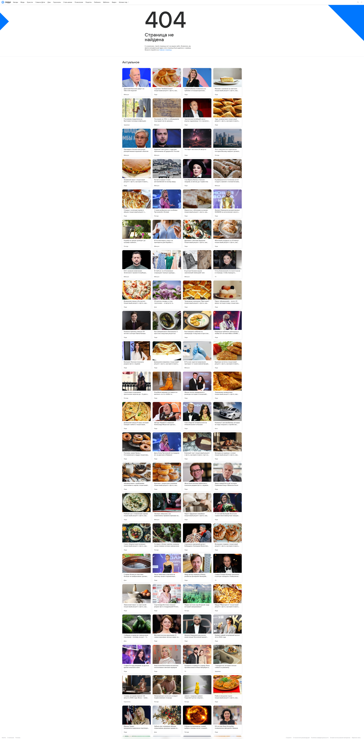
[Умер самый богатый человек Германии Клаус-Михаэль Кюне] (227, 477)
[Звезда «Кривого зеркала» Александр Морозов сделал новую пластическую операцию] (167, 416)
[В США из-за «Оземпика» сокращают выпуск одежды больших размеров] (167, 264)
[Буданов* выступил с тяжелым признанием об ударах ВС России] (167, 143)
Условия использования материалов (340, 737)
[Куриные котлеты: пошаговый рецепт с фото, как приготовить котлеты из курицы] (227, 355)
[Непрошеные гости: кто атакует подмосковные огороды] (167, 689)
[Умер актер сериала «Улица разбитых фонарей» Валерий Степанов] (197, 568)
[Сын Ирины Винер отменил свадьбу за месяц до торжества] (197, 173)
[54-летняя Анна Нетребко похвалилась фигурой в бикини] (227, 720)
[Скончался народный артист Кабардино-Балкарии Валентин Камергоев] (197, 537)
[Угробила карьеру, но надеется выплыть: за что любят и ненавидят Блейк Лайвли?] (167, 386)
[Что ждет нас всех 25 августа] (197, 143)
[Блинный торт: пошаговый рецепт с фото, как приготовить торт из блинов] (197, 446)
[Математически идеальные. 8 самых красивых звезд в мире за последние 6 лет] (167, 629)
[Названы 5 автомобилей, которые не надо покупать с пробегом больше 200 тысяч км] (227, 416)
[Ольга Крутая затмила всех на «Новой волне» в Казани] (197, 416)
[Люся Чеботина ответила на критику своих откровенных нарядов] (167, 568)
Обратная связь (356, 737)
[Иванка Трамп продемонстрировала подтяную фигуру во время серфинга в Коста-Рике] (136, 720)
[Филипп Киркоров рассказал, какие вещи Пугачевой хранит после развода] (197, 629)
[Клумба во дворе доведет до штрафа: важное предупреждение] (136, 234)
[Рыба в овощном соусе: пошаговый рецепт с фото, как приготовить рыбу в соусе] (227, 689)
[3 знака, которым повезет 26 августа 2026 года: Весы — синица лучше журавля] (136, 689)
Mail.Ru (4, 737)
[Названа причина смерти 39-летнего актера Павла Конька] (136, 325)
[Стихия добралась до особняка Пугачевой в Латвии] (167, 203)
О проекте (288, 737)
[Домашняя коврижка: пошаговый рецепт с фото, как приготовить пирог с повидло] (167, 355)
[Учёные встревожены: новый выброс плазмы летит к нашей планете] (197, 720)
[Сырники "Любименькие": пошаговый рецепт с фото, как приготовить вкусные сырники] (167, 82)
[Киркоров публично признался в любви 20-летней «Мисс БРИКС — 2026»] (227, 325)
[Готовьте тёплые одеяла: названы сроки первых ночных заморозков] (167, 537)
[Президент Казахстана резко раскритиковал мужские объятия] (136, 143)
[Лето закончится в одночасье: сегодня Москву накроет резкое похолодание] (227, 143)
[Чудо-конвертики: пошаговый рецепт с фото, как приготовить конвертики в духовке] (227, 112)
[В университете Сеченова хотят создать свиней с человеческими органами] (227, 173)
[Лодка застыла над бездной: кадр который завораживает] (197, 598)
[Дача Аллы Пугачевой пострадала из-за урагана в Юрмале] (167, 446)
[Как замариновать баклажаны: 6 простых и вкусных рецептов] (167, 325)
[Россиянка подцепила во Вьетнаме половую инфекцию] (136, 112)
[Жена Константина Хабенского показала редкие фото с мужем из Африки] (197, 477)
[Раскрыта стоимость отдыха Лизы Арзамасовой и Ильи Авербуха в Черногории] (197, 659)
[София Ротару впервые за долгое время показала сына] (136, 659)
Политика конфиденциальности (319, 737)
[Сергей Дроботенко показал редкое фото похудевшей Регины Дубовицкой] (167, 598)
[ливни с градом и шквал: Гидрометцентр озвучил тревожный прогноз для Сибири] (197, 689)
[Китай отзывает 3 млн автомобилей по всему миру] (167, 173)
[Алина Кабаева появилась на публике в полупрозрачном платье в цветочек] (197, 82)
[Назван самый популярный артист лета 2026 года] (227, 629)
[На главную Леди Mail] (7, 2)
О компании (10, 737)
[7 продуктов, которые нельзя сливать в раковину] (227, 659)
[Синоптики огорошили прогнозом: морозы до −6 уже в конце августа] (136, 386)
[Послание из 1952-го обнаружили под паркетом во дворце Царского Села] (167, 112)
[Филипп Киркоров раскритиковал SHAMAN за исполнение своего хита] (227, 203)
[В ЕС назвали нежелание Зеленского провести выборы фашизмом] (136, 264)
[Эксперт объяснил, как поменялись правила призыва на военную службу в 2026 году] (167, 507)
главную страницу (165, 50)
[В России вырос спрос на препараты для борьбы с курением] (167, 234)
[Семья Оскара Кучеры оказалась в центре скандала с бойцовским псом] (227, 568)
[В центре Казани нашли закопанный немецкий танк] (197, 264)
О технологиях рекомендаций (301, 737)
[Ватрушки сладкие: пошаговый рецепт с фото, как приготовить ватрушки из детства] (227, 537)
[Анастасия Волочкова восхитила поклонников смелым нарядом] (167, 659)
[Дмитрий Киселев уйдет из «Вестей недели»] (136, 82)
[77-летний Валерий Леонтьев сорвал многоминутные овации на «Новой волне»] (227, 507)
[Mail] (3, 2)
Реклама (17, 737)
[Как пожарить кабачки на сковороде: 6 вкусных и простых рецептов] (197, 325)
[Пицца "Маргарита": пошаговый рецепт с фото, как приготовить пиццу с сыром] (227, 598)
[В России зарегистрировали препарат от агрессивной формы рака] (197, 355)
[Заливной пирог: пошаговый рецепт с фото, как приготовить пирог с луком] (136, 173)
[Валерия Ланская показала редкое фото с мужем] (136, 355)
